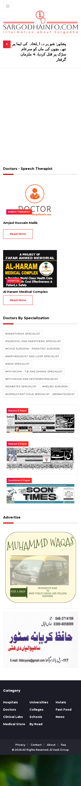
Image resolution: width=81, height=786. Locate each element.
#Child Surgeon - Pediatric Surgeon (32, 348)
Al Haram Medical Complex (25, 292)
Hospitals (10, 702)
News (60, 717)
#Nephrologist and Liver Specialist (32, 356)
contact (36, 744)
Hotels (61, 702)
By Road (35, 724)
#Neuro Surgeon (55, 386)
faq (63, 744)
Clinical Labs (13, 717)
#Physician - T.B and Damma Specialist (34, 371)
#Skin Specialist (17, 363)
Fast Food (63, 709)
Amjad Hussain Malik (20, 223)
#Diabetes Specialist (21, 386)
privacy (20, 744)
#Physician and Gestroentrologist (31, 379)
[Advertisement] (40, 120)
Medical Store (14, 724)
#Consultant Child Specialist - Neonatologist (40, 394)
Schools (35, 717)
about (51, 744)
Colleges (36, 709)
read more (18, 233)
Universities (38, 702)
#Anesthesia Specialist (22, 333)
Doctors (9, 709)
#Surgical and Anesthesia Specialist (33, 341)
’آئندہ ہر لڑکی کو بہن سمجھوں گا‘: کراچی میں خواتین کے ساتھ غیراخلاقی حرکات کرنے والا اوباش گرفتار (40, 52)
